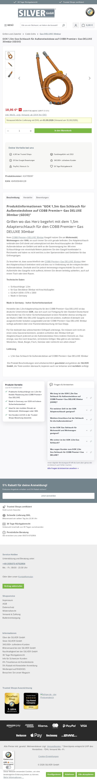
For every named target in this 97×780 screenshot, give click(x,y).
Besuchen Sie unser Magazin (16, 673)
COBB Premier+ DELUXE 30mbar (28, 237)
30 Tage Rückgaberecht (14, 655)
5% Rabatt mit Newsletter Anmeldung (20, 666)
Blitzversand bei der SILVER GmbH (19, 648)
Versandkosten (54, 746)
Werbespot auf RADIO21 (14, 669)
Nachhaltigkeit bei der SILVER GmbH (20, 651)
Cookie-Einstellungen (48, 756)
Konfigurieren (54, 774)
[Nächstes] (90, 78)
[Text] (30, 703)
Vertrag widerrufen (13, 586)
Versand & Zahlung (11, 614)
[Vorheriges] (19, 78)
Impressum (8, 600)
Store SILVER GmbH (12, 641)
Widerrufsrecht (9, 611)
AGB (5, 604)
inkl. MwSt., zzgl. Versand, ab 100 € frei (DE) (26, 115)
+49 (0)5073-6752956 (14, 563)
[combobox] (40, 25)
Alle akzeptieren (85, 774)
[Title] (12, 703)
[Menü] (12, 751)
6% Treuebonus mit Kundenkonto (18, 662)
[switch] (8, 767)
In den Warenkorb (63, 131)
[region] (48, 78)
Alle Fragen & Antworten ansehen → (63, 468)
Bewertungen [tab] (42, 197)
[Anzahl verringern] (8, 130)
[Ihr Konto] (76, 25)
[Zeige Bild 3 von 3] (58, 103)
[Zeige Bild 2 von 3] (54, 103)
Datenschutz (8, 607)
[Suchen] (63, 25)
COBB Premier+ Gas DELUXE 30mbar (63, 262)
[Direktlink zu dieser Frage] (91, 397)
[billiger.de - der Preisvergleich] (49, 703)
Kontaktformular (25, 577)
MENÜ (10, 25)
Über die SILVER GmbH (14, 637)
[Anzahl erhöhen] (30, 130)
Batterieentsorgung (11, 618)
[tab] (13, 197)
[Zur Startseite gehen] (37, 13)
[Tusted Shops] (90, 12)
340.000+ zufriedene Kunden (16, 644)
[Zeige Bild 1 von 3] (51, 103)
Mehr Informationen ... (14, 777)
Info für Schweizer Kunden (15, 659)
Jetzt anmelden (48, 496)
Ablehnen (69, 774)
